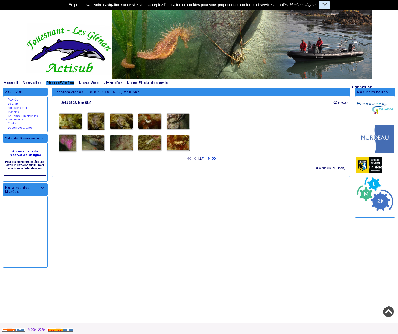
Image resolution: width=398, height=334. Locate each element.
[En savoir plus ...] (60, 329)
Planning (13, 112)
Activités (13, 99)
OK (324, 5)
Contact (13, 123)
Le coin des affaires (20, 127)
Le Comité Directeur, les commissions (22, 118)
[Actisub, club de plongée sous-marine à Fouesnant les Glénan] (199, 46)
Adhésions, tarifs (18, 107)
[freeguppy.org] (14, 329)
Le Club (13, 103)
